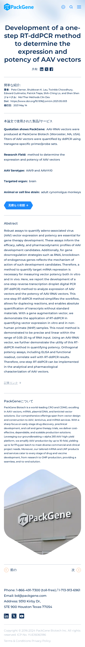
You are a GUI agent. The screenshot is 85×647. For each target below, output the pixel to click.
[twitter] (14, 616)
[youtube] (21, 616)
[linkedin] (6, 616)
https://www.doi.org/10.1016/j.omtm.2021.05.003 (38, 101)
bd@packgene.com (30, 596)
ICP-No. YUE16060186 (31, 634)
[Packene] (19, 7)
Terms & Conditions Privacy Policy (27, 641)
